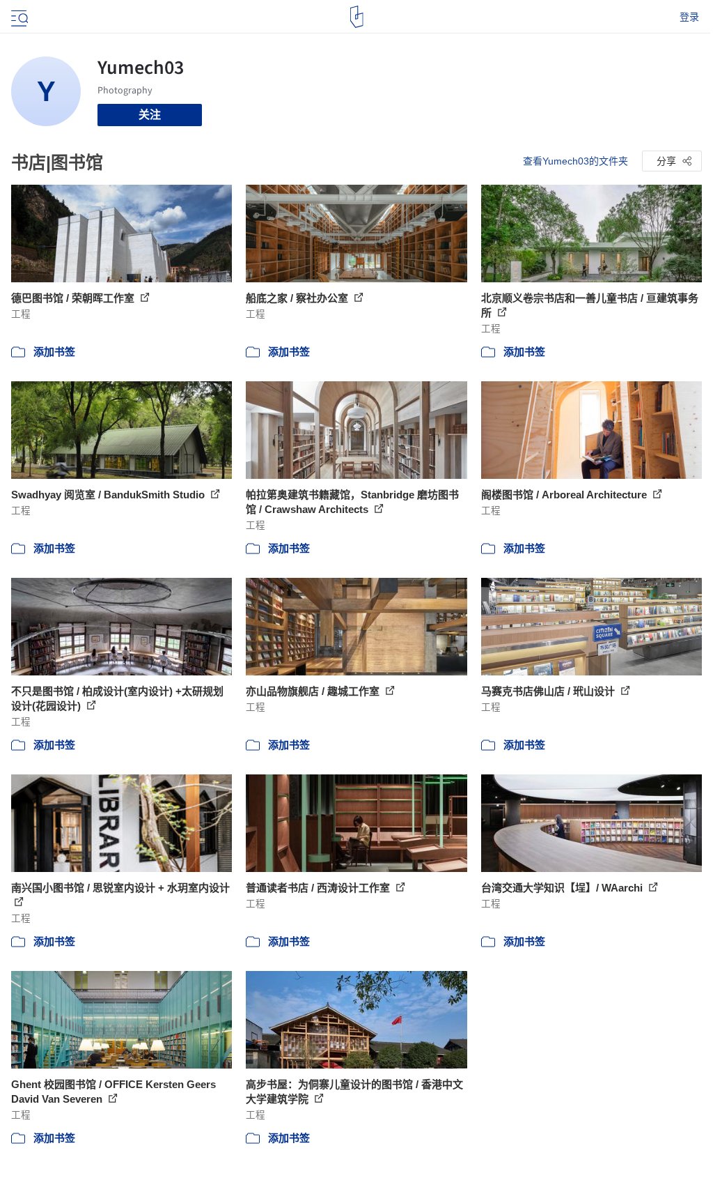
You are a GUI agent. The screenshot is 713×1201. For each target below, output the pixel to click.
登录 (689, 17)
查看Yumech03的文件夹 (575, 161)
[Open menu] (18, 16)
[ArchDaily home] (356, 17)
